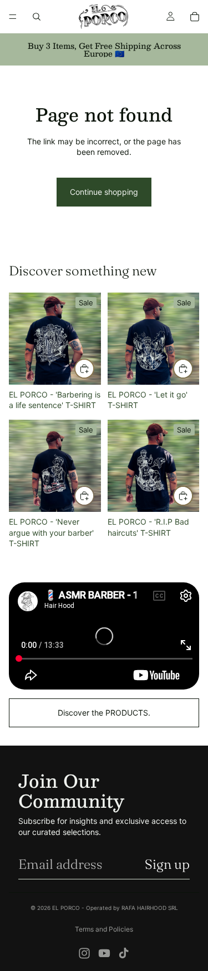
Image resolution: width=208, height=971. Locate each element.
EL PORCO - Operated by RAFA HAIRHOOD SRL (115, 907)
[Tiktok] (123, 953)
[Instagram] (84, 953)
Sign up (167, 864)
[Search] (36, 16)
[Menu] (13, 16)
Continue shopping (104, 192)
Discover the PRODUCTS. (104, 712)
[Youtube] (104, 953)
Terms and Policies (104, 929)
